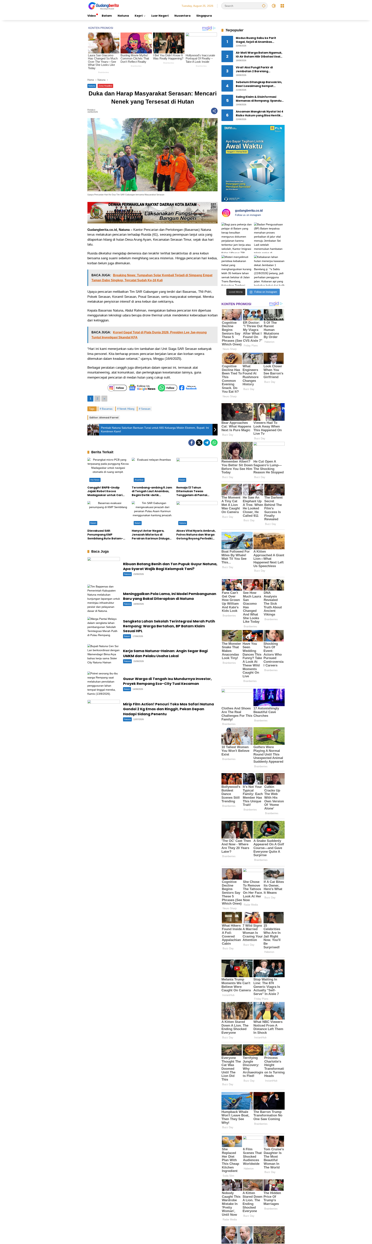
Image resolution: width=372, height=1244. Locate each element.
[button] (264, 6)
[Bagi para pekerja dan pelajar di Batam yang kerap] (236, 237)
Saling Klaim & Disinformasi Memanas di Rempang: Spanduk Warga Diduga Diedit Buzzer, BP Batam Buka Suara (259, 99)
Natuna (91, 86)
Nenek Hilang (126, 408)
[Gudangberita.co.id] (103, 5)
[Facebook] (191, 442)
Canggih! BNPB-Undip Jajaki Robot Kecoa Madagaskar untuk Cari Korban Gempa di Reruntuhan (104, 491)
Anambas (139, 480)
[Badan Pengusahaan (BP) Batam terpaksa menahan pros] (269, 237)
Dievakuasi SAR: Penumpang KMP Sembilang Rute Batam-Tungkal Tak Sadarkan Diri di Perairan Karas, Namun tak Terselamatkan (107, 534)
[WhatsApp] (214, 442)
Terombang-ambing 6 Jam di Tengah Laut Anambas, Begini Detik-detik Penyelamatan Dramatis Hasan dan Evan (152, 491)
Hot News (95, 480)
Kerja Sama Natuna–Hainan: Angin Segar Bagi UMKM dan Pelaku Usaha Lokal (165, 653)
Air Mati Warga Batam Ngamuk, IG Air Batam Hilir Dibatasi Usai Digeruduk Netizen (259, 55)
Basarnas (107, 408)
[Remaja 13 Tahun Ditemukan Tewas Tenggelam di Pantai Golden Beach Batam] (197, 471)
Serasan (145, 408)
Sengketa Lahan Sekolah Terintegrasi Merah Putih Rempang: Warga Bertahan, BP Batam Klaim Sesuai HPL (169, 626)
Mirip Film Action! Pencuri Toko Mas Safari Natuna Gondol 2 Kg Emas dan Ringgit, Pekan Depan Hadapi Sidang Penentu (168, 709)
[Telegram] (206, 442)
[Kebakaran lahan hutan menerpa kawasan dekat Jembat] (269, 270)
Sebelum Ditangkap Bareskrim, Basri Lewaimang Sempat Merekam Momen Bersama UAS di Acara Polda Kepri (259, 84)
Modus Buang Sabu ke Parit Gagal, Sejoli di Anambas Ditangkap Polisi (256, 40)
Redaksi (91, 110)
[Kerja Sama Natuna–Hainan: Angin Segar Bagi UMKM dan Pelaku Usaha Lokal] (103, 656)
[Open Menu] (282, 5)
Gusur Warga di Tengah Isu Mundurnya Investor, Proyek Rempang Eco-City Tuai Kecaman (167, 681)
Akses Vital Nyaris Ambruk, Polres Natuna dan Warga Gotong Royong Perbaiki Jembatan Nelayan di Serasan (196, 534)
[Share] (214, 111)
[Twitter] (199, 442)
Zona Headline (105, 86)
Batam (182, 480)
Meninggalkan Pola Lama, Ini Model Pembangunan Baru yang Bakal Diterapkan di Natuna (169, 596)
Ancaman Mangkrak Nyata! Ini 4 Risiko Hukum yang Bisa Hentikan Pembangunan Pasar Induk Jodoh (260, 114)
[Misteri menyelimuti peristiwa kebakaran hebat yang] (236, 270)
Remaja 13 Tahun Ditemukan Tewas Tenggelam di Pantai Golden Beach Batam (192, 491)
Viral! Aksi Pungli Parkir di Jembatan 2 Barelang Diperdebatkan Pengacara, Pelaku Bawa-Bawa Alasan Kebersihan (256, 69)
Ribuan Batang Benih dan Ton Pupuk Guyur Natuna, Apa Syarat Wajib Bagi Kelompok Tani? (170, 566)
